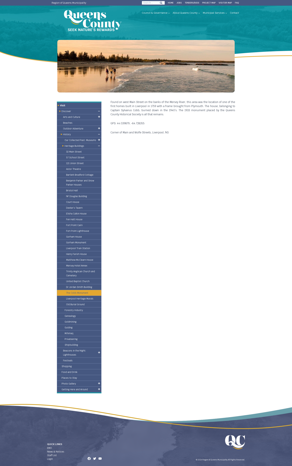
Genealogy (70, 316)
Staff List (52, 455)
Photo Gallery (69, 383)
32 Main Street (74, 151)
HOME (171, 2)
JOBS (179, 2)
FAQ (237, 2)
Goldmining (70, 321)
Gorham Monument (76, 242)
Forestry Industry (74, 310)
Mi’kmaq (69, 333)
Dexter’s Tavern (74, 207)
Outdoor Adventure (73, 128)
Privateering (71, 339)
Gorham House (74, 236)
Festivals (68, 360)
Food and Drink (69, 372)
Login (50, 458)
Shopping (67, 366)
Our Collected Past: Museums (80, 140)
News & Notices (55, 451)
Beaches (67, 122)
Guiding (69, 327)
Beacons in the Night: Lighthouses (74, 352)
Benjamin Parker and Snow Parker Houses (80, 182)
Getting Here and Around (75, 389)
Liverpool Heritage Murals (79, 298)
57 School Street (75, 157)
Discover (66, 111)
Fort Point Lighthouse (77, 231)
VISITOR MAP (225, 2)
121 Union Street (75, 163)
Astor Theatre (73, 169)
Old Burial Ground (75, 304)
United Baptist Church (78, 281)
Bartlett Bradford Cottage (79, 174)
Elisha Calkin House (76, 213)
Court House (72, 202)
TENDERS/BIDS (192, 2)
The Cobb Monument (77, 292)
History (67, 134)
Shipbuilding (71, 344)
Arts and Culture (71, 117)
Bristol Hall (72, 190)
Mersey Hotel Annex (76, 265)
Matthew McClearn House (79, 259)
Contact (234, 12)
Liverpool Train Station (78, 248)
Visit (62, 105)
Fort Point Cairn (74, 225)
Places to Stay (69, 377)
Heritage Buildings (74, 145)
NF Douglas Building (76, 196)
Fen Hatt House (74, 219)
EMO (49, 448)
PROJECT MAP (209, 2)
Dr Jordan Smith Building (79, 287)
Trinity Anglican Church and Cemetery (80, 273)
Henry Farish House (76, 254)
